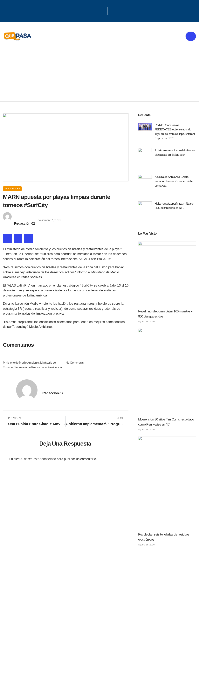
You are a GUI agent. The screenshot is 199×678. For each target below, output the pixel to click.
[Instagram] (102, 10)
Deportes (80, 615)
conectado (48, 459)
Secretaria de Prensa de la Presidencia (38, 367)
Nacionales (12, 188)
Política (50, 603)
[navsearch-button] (112, 11)
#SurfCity (87, 285)
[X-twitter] (97, 10)
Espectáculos (114, 615)
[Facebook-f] (92, 10)
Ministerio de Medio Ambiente (21, 362)
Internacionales (174, 603)
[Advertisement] (99, 72)
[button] (7, 238)
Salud (106, 603)
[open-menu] (190, 36)
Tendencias (134, 603)
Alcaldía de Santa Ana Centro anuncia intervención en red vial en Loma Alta (174, 181)
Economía (78, 603)
